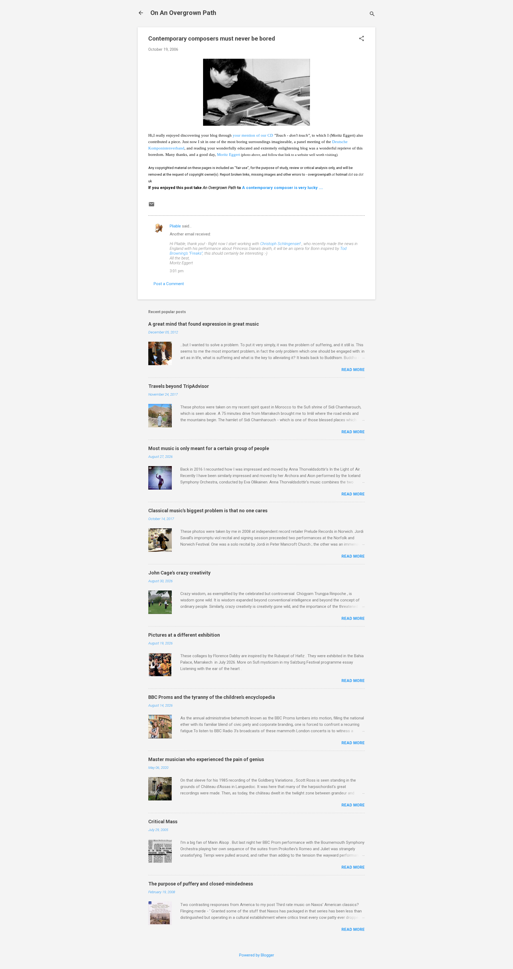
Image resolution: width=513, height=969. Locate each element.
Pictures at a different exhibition (184, 635)
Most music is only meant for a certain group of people (208, 448)
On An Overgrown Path (183, 13)
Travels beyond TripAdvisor (178, 386)
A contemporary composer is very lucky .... (282, 187)
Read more (353, 369)
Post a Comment (169, 283)
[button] (361, 39)
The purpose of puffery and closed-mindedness (200, 884)
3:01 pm (177, 271)
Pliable (175, 226)
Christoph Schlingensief (280, 243)
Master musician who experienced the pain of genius (206, 759)
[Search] (372, 14)
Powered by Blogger (256, 955)
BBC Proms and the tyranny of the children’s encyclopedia (211, 697)
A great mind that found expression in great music (203, 324)
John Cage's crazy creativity (179, 573)
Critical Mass (162, 821)
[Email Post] (151, 206)
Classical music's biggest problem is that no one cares (207, 510)
